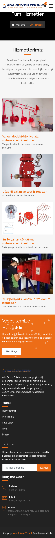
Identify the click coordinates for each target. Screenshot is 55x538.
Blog (4, 428)
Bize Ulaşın (12, 351)
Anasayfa (20, 24)
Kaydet (44, 467)
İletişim (5, 434)
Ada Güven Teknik (22, 533)
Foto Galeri (7, 422)
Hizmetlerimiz (9, 410)
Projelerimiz (8, 416)
